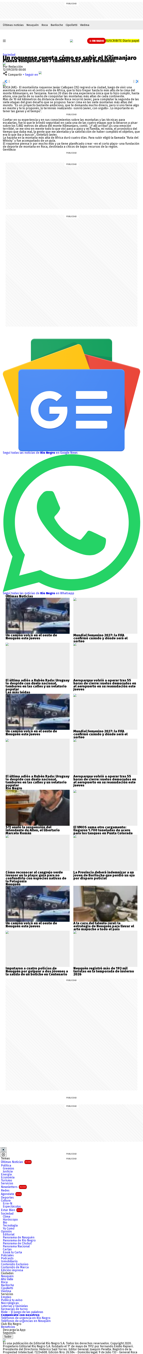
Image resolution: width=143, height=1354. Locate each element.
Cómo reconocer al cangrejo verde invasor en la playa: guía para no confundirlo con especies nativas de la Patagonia (36, 876)
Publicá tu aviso (11, 1300)
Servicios (7, 1183)
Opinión (6, 1231)
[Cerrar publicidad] (3, 1149)
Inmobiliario (9, 1261)
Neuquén (32, 25)
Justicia (8, 1171)
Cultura (6, 1200)
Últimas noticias (13, 25)
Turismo (6, 1180)
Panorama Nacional (16, 1246)
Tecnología (10, 1225)
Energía (6, 1174)
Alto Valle (7, 1279)
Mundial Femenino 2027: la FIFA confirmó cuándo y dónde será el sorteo (100, 638)
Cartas (7, 1249)
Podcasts (7, 1258)
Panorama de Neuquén (18, 1237)
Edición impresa (12, 1270)
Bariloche (57, 25)
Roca (45, 25)
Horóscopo (10, 1219)
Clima (6, 1216)
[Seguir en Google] (4, 84)
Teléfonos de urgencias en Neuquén (26, 1321)
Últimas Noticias (16, 1162)
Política (6, 1165)
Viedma (84, 25)
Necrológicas (10, 1303)
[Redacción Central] (4, 63)
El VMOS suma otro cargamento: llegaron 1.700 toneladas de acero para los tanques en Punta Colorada (103, 830)
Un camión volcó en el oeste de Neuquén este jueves (31, 636)
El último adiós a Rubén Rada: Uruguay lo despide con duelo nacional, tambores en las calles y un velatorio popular (37, 684)
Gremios (8, 1168)
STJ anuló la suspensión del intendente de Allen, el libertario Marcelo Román (33, 830)
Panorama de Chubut (17, 1243)
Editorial (8, 1234)
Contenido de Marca (15, 1267)
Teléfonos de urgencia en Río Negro (25, 1318)
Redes (5, 1190)
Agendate (11, 1194)
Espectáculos (12, 1206)
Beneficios (8, 1326)
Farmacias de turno (14, 1309)
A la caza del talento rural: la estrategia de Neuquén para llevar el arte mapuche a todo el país (103, 926)
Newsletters (13, 1187)
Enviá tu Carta (12, 1252)
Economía (8, 1177)
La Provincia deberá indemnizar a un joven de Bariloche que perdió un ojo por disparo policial (104, 875)
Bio (5, 1222)
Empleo (6, 1297)
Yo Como (8, 1228)
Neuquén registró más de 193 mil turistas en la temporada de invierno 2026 (103, 971)
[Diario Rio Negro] (4, 1340)
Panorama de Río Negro (19, 1240)
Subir (8, 1336)
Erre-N (7, 1203)
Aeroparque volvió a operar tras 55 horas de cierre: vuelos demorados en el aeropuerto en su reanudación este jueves (104, 684)
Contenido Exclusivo (14, 1264)
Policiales (7, 1255)
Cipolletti (71, 25)
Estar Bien (11, 1210)
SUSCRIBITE (122, 40)
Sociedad (7, 1213)
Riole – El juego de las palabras (22, 1312)
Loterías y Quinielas (14, 1306)
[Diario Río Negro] (71, 40)
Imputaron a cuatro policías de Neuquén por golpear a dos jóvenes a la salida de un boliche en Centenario (37, 971)
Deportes (7, 1197)
